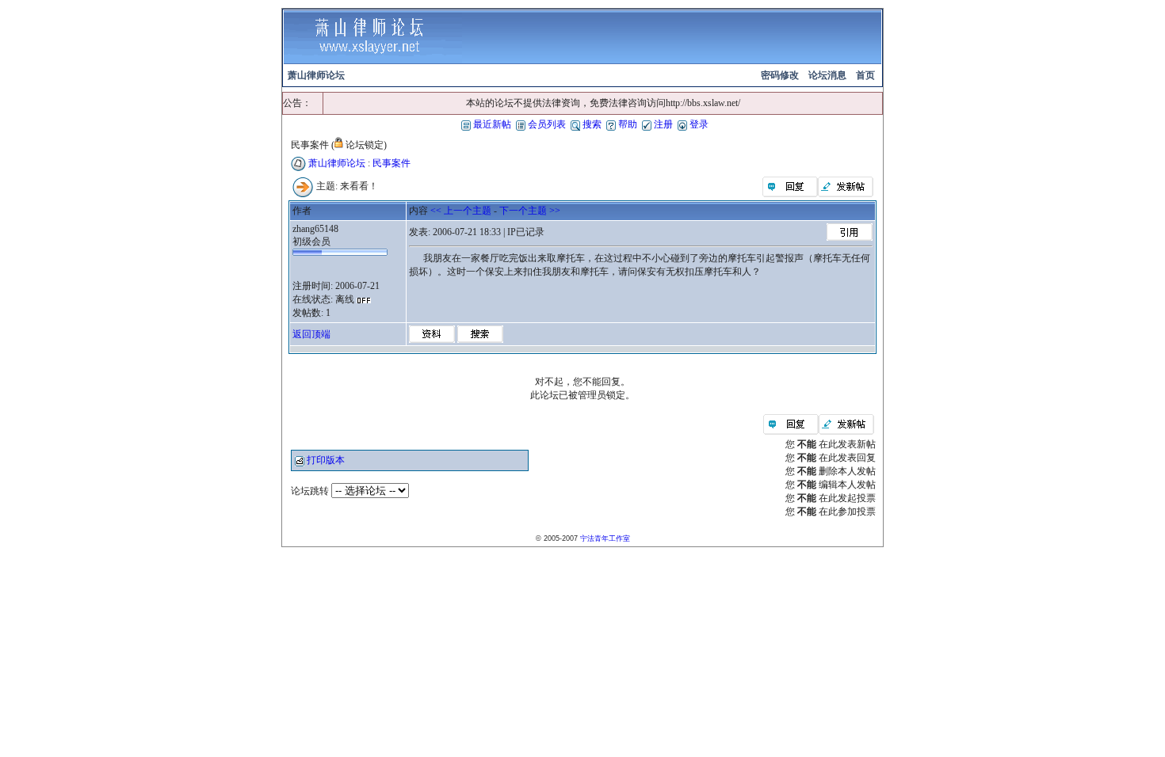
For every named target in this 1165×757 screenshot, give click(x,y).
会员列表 (545, 124)
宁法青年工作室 (605, 538)
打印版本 (326, 460)
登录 (698, 124)
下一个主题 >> (529, 210)
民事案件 (391, 163)
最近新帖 (491, 124)
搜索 (591, 124)
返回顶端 (311, 334)
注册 (662, 124)
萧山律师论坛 (336, 163)
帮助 (626, 124)
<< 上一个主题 (460, 210)
